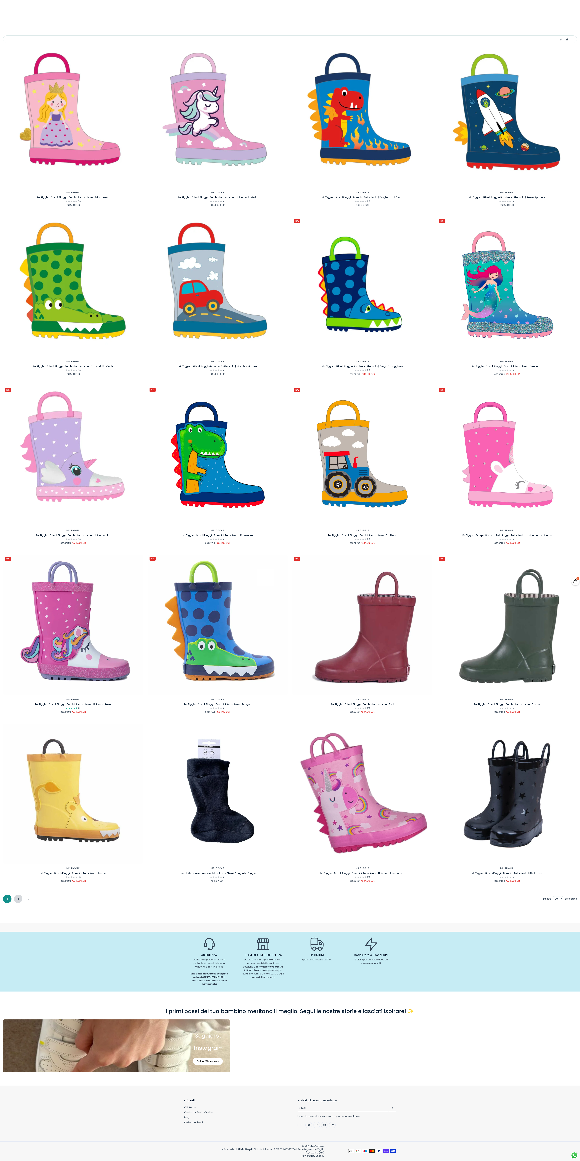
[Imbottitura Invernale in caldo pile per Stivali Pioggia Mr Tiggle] (218, 794)
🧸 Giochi (238, 16)
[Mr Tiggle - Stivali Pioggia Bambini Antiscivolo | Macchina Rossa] (218, 287)
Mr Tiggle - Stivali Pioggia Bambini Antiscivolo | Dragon (217, 704)
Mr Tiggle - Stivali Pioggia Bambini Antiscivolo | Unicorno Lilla (73, 535)
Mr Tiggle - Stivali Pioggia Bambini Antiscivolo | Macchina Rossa (218, 366)
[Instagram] (13, 7)
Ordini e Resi (416, 16)
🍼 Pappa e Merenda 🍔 (266, 16)
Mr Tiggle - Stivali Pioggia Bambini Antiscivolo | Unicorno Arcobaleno (362, 873)
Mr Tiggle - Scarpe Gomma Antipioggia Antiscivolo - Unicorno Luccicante (507, 535)
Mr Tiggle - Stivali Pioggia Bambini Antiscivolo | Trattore (362, 535)
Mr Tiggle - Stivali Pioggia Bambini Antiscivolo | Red (362, 704)
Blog (186, 1117)
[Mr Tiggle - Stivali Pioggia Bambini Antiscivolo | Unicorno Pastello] (218, 118)
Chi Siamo (190, 1107)
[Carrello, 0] (566, 7)
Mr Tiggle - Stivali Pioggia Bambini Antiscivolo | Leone (73, 873)
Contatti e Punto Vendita (198, 1112)
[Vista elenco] (561, 39)
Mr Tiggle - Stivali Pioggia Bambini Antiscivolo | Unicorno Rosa (73, 704)
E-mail (302, 1108)
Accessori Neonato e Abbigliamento (311, 16)
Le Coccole (317, 1146)
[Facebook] (6, 7)
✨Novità (175, 16)
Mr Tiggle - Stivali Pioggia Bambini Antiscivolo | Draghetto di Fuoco (362, 197)
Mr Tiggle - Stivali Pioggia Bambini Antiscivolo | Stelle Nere (507, 873)
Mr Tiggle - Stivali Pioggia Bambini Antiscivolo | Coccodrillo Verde (73, 366)
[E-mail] (26, 7)
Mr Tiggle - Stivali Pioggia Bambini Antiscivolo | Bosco (507, 704)
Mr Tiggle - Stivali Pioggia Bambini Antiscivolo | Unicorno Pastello (217, 197)
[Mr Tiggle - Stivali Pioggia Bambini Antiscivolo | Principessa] (73, 118)
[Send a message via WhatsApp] (574, 1155)
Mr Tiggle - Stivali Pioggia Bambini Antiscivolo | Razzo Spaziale (507, 197)
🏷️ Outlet (435, 16)
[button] (236, 1100)
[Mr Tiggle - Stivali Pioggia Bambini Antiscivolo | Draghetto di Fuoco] (362, 118)
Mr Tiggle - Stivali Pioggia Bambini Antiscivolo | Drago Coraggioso (362, 366)
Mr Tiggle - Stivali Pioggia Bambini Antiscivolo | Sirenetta (506, 366)
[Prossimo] (28, 898)
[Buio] (574, 8)
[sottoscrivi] (392, 1108)
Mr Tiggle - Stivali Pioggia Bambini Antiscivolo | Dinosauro (217, 535)
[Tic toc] (19, 7)
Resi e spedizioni (193, 1122)
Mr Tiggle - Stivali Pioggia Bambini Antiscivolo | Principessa (73, 197)
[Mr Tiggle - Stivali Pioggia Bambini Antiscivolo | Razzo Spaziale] (507, 118)
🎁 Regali (394, 16)
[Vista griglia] (567, 39)
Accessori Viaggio (352, 16)
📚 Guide (377, 16)
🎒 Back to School (150, 16)
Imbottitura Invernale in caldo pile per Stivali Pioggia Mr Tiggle (218, 873)
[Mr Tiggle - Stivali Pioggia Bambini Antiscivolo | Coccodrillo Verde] (73, 287)
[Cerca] (553, 8)
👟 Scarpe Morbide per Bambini (205, 16)
